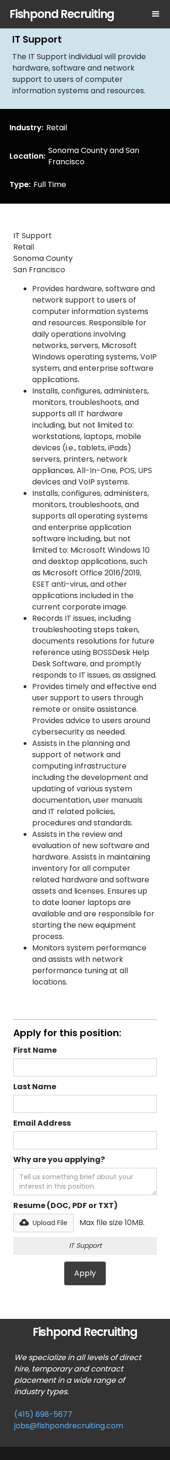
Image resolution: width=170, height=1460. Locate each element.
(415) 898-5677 (43, 1414)
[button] (156, 14)
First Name (35, 1050)
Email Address (42, 1123)
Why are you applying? (59, 1159)
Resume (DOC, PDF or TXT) (65, 1205)
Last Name (34, 1086)
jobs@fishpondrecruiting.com (68, 1425)
